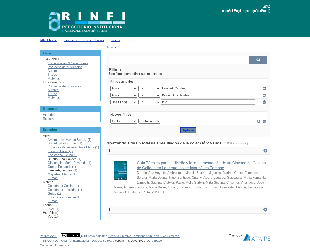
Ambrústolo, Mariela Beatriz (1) (69, 140)
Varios (115, 40)
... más (53, 178)
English (239, 11)
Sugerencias (62, 245)
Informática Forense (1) (64, 197)
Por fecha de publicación (65, 67)
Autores (53, 70)
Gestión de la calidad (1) (65, 190)
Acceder (48, 115)
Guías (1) (54, 193)
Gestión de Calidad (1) (63, 186)
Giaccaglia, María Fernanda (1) (69, 163)
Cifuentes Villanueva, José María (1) (73, 147)
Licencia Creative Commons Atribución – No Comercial (144, 236)
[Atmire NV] (256, 238)
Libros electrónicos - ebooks (84, 40)
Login (266, 6)
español (227, 11)
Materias (54, 78)
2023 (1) (53, 209)
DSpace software (103, 240)
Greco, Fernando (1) (62, 166)
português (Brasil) (257, 11)
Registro (48, 118)
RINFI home (48, 40)
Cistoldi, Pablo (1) (60, 151)
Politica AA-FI (48, 236)
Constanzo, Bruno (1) (63, 155)
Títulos (52, 74)
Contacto (46, 245)
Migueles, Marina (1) (62, 174)
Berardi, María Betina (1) (65, 143)
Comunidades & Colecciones (68, 63)
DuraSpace (154, 240)
